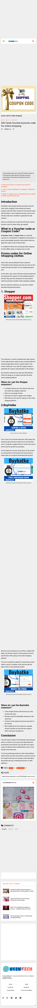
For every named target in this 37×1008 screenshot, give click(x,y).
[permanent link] (13, 129)
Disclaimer (26, 987)
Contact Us (10, 987)
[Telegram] (20, 997)
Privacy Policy (10, 990)
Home (10, 984)
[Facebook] (3, 997)
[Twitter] (16, 997)
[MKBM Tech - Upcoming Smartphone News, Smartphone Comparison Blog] (13, 41)
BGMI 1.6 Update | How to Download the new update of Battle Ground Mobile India (18, 195)
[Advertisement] (17, 20)
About (26, 984)
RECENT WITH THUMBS (11, 884)
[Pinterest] (11, 997)
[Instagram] (7, 997)
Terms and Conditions (26, 990)
